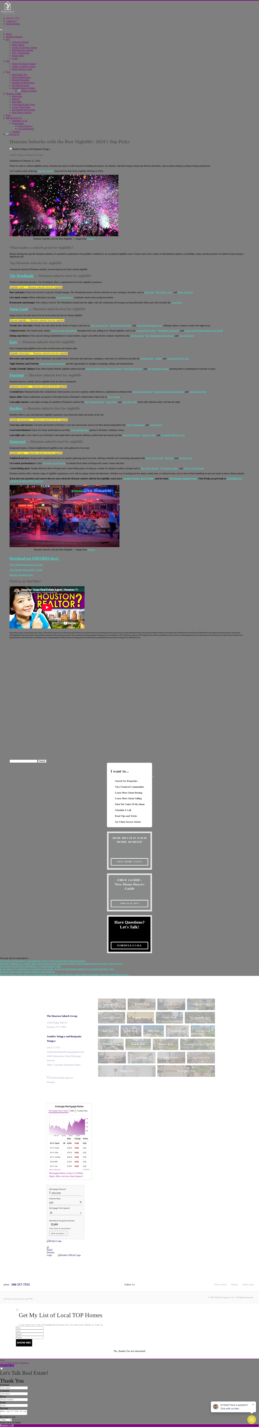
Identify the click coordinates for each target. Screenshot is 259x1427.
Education (17, 101)
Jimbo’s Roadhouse (135, 425)
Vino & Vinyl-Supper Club (149, 325)
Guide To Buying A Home (24, 47)
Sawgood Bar (155, 425)
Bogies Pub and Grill (142, 391)
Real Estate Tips (19, 74)
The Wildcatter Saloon (158, 368)
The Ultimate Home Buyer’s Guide (26, 564)
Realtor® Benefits (20, 80)
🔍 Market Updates (27, 91)
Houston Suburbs (14, 36)
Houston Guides (13, 93)
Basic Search (18, 45)
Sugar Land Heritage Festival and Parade (203, 330)
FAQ (8, 115)
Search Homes (13, 24)
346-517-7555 (12, 18)
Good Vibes (111, 402)
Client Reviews (25, 126)
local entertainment (80, 430)
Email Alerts (18, 55)
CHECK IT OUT (129, 903)
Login (15, 58)
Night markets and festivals (52, 363)
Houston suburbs (46, 171)
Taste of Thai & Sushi (193, 468)
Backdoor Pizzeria (131, 435)
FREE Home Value (129, 862)
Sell (8, 61)
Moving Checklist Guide (21, 575)
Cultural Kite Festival (146, 330)
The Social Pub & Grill (178, 358)
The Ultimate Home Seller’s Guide (26, 570)
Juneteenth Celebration (168, 330)
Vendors (16, 131)
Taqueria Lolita (148, 435)
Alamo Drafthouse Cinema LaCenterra (104, 368)
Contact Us (11, 21)
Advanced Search (20, 42)
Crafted (158, 358)
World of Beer (146, 358)
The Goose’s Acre (163, 292)
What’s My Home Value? (24, 63)
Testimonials (18, 123)
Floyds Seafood (186, 335)
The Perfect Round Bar (120, 325)
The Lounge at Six (99, 325)
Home (9, 34)
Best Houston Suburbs (22, 50)
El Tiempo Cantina (169, 468)
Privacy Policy (220, 1284)
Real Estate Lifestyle (21, 112)
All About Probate (20, 85)
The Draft (169, 458)
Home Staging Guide (22, 69)
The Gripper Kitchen (94, 402)
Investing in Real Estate (23, 82)
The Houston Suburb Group (62, 1016)
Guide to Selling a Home (24, 66)
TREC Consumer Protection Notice (63, 1065)
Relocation (17, 96)
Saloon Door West (198, 391)
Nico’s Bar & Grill (154, 458)
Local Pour (176, 302)
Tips (8, 72)
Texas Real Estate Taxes (23, 104)
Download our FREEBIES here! (34, 558)
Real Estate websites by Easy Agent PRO (18, 1299)
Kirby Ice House (185, 292)
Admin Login (248, 1284)
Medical (16, 99)
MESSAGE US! (14, 118)
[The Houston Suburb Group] (7, 13)
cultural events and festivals (64, 330)
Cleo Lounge (113, 397)
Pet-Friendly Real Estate (23, 110)
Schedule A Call (19, 120)
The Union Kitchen (150, 468)
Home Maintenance (21, 77)
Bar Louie (149, 292)
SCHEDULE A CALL (129, 945)
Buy (8, 39)
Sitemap (234, 1284)
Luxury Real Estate (21, 107)
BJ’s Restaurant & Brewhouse (159, 335)
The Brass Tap (186, 458)
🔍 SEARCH (12, 134)
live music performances (54, 463)
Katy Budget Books (133, 368)
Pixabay (91, 238)
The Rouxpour (137, 335)
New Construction (20, 53)
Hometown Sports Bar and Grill (169, 391)
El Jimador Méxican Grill (173, 435)
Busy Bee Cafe (129, 402)
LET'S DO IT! (7, 1365)
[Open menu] (1, 29)
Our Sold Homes (26, 129)
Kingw (15, 441)
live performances (64, 297)
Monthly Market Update (23, 88)
